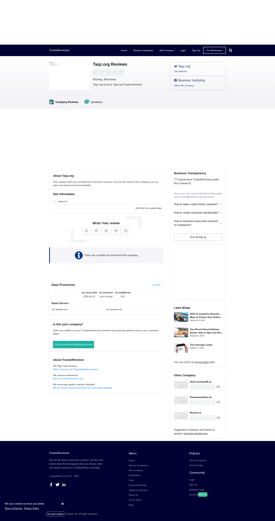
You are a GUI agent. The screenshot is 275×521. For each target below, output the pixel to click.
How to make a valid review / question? (196, 204)
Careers (193, 494)
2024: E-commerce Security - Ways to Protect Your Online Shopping (205, 316)
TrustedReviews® (59, 50)
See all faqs (196, 237)
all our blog (201, 362)
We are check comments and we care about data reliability (82, 387)
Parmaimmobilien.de (201, 397)
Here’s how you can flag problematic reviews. (76, 369)
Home (124, 50)
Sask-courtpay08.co (201, 381)
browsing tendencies (196, 433)
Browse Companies (143, 50)
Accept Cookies (55, 514)
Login (183, 50)
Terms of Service (197, 460)
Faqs (131, 480)
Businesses (134, 475)
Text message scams (201, 344)
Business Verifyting (189, 83)
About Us (133, 495)
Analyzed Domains (138, 490)
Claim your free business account (73, 344)
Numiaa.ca (195, 412)
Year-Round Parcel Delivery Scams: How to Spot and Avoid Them (206, 331)
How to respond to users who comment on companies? (196, 223)
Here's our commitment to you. (68, 378)
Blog (131, 505)
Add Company (166, 50)
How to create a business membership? (196, 212)
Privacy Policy (196, 465)
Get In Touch (135, 500)
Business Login (196, 489)
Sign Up (196, 50)
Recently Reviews (138, 485)
